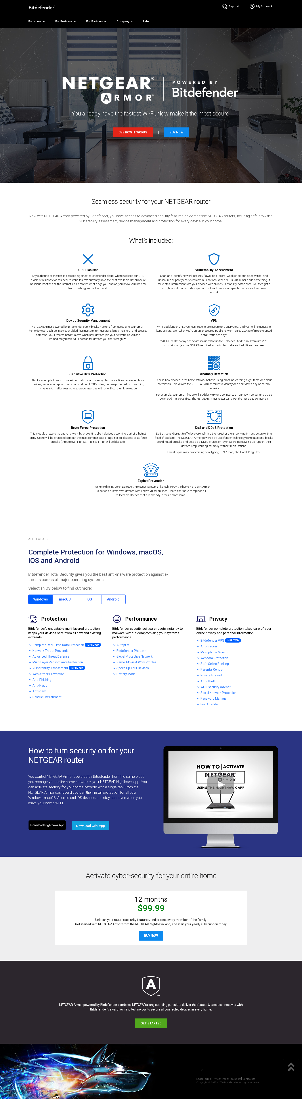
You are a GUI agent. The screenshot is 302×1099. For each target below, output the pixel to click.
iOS (89, 599)
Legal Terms (203, 1079)
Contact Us (249, 1079)
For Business (63, 21)
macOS (65, 599)
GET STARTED (151, 1023)
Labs (146, 21)
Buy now (176, 132)
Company (123, 21)
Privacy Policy (221, 1079)
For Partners (94, 21)
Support (236, 1079)
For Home (34, 21)
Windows (40, 599)
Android (113, 599)
